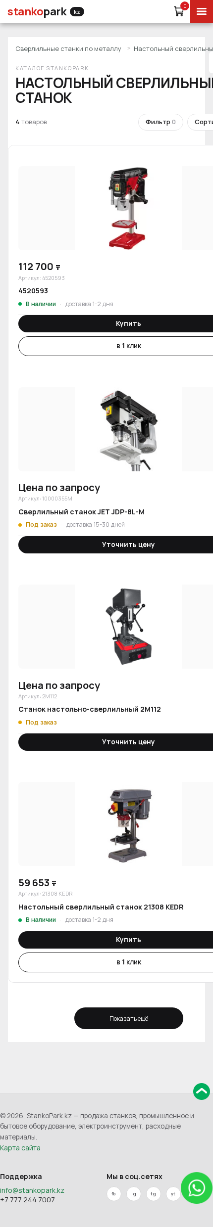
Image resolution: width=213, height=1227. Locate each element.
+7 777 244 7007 (27, 1199)
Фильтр (161, 121)
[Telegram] (153, 1193)
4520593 (33, 290)
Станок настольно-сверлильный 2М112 (89, 709)
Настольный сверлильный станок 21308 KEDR (101, 906)
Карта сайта (20, 1147)
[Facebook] (113, 1193)
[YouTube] (173, 1193)
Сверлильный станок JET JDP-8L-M (81, 511)
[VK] (133, 1193)
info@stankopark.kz (32, 1190)
